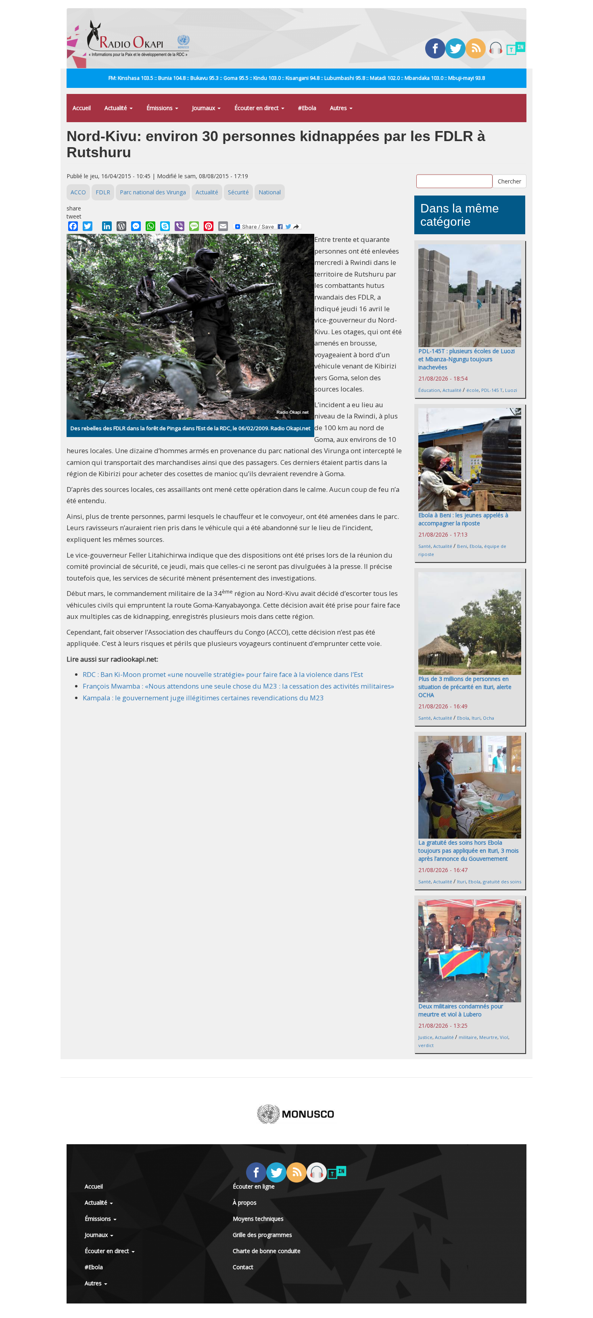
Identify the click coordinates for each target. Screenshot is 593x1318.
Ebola (476, 546)
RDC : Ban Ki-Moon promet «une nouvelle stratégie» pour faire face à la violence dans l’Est (223, 674)
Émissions (160, 108)
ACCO (78, 192)
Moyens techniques (258, 1218)
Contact (243, 1267)
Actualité (116, 108)
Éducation (429, 390)
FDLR (103, 192)
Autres (339, 108)
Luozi (511, 390)
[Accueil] (141, 38)
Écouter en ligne (254, 1186)
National (270, 192)
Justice (425, 1037)
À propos (245, 1202)
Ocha (488, 718)
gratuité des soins (502, 882)
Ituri (476, 718)
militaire (468, 1037)
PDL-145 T (492, 390)
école (472, 390)
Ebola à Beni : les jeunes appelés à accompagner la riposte (463, 519)
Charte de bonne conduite (267, 1251)
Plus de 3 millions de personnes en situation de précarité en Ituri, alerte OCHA (465, 687)
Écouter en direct (257, 108)
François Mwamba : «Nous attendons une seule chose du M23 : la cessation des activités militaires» (238, 686)
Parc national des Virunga (153, 192)
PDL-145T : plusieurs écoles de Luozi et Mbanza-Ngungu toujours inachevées (466, 359)
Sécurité (238, 192)
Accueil (82, 108)
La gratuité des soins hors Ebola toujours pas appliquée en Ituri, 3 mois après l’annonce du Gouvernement (468, 850)
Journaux (204, 108)
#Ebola (307, 108)
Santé (424, 546)
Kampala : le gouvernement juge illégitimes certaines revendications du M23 (203, 697)
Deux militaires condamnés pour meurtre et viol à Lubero (460, 1010)
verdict (426, 1045)
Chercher (509, 181)
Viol (504, 1037)
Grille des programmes (262, 1235)
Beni (462, 546)
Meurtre (488, 1037)
